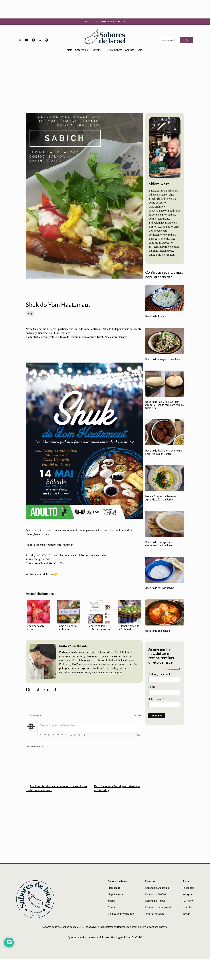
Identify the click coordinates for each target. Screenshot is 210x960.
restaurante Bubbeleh (107, 660)
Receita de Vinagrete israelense (163, 359)
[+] (83, 735)
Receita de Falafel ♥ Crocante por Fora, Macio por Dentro (164, 452)
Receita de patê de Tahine (159, 587)
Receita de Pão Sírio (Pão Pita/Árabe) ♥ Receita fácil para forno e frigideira (164, 404)
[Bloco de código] (71, 735)
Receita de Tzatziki (155, 316)
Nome (153, 686)
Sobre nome (156, 699)
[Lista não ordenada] (62, 735)
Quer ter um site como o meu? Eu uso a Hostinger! (95, 937)
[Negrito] (40, 735)
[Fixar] (53, 735)
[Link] (75, 735)
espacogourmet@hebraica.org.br (53, 545)
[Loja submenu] (143, 50)
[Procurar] (186, 40)
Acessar (138, 715)
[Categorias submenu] (89, 50)
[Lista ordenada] (58, 735)
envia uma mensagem (109, 672)
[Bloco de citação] (66, 735)
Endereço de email (160, 674)
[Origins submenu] (103, 50)
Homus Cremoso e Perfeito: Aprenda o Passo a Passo (160, 498)
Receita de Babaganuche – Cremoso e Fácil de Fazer (160, 544)
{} (79, 735)
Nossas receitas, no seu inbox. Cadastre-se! (105, 21)
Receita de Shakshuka (157, 630)
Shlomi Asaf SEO (133, 937)
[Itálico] (45, 735)
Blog (30, 313)
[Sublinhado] (49, 735)
